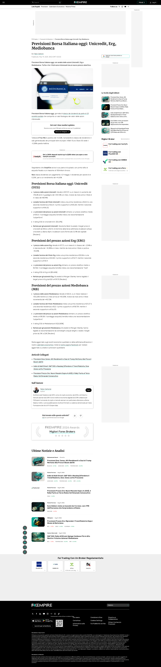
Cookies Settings (96, 620)
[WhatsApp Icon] (55, 614)
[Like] (75, 416)
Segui (89, 390)
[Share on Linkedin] (25, 542)
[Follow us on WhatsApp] (122, 7)
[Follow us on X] (119, 7)
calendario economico (45, 345)
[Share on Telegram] (25, 547)
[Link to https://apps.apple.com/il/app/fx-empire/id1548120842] (37, 621)
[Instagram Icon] (47, 614)
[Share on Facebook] (25, 533)
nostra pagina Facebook (69, 345)
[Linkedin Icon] (40, 614)
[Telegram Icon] (51, 614)
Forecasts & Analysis (46, 39)
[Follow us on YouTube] (125, 7)
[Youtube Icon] (44, 614)
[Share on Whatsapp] (25, 537)
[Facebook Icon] (36, 614)
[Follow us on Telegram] (128, 7)
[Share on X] (25, 528)
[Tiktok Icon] (59, 614)
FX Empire (35, 39)
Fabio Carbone (45, 389)
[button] (3, 2)
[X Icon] (33, 614)
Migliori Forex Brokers (62, 431)
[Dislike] (81, 416)
